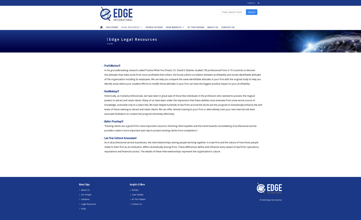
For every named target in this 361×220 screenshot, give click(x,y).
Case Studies (138, 194)
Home (110, 44)
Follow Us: (251, 3)
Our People (86, 194)
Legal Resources (130, 27)
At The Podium (196, 27)
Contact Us (228, 27)
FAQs (83, 208)
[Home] (101, 27)
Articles (135, 190)
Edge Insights (173, 27)
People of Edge (154, 27)
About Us (212, 27)
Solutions (112, 27)
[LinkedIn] (259, 3)
